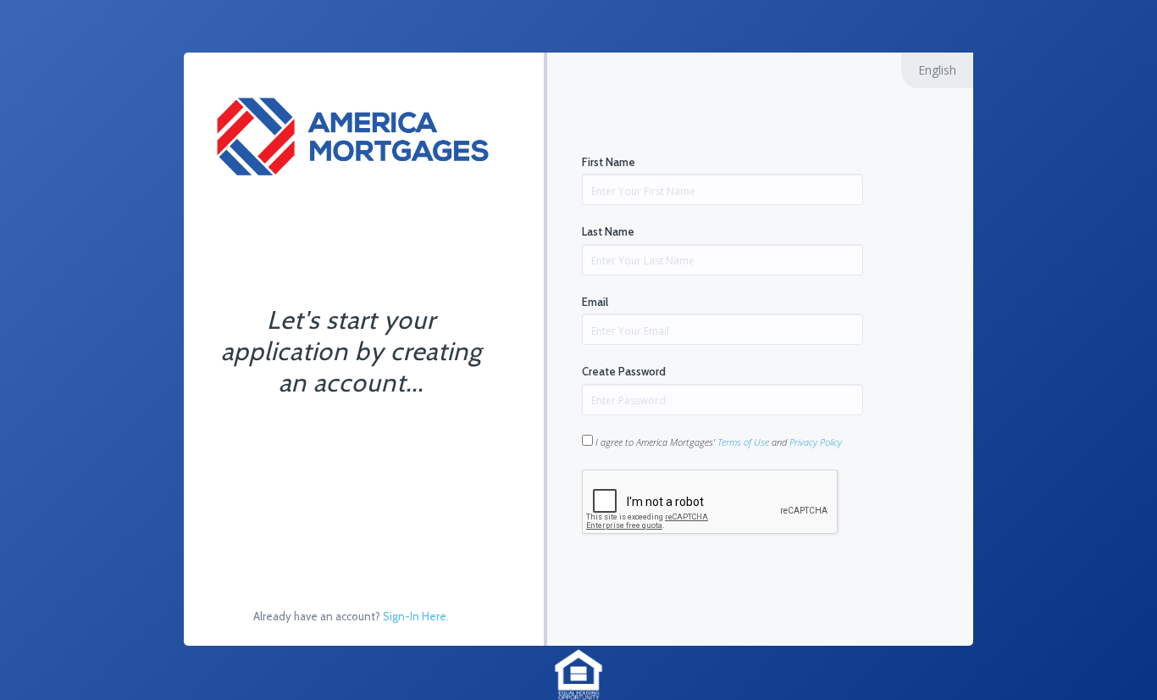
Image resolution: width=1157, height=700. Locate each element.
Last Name (608, 231)
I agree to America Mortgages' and (717, 442)
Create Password (624, 371)
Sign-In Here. (416, 616)
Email (595, 301)
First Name (608, 162)
